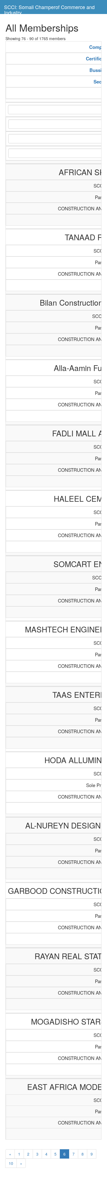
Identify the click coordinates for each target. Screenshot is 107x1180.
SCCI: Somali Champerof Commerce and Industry (49, 8)
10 (11, 1163)
